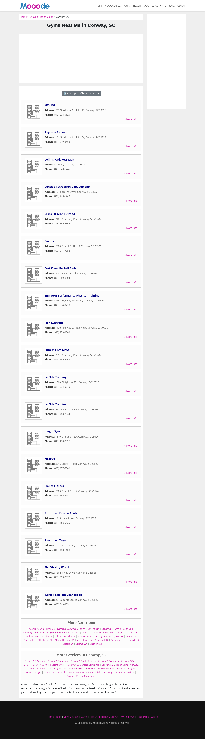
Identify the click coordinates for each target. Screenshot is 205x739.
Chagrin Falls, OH (32, 640)
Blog (171, 5)
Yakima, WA (81, 643)
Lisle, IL (58, 636)
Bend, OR (48, 640)
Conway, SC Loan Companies (81, 676)
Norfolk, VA (67, 643)
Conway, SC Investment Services (66, 668)
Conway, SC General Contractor (83, 664)
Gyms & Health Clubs (41, 16)
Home (99, 5)
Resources (143, 716)
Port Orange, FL (118, 632)
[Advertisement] (81, 59)
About (181, 5)
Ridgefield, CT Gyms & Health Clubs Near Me (57, 632)
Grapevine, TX (118, 640)
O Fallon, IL (69, 636)
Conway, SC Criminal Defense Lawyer (103, 668)
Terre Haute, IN (85, 636)
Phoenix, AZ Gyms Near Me (41, 628)
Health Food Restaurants (149, 5)
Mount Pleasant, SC (64, 640)
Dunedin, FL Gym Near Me (95, 632)
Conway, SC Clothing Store (115, 664)
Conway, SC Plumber (34, 661)
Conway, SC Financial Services (59, 672)
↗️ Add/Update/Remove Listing (81, 93)
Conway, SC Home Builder (89, 672)
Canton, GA (133, 632)
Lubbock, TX (133, 640)
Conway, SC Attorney (57, 661)
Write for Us (127, 716)
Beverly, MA (101, 636)
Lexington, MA (116, 636)
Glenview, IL (46, 636)
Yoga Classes (113, 5)
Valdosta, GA (32, 636)
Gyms (127, 5)
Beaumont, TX (101, 640)
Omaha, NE (131, 636)
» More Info (130, 119)
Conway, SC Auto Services (83, 661)
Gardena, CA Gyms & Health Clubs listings (78, 628)
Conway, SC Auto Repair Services (49, 664)
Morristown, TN (84, 640)
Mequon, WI (96, 643)
